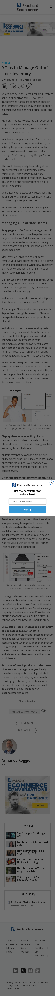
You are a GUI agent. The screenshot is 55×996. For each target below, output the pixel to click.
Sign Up (27, 509)
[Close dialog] (52, 483)
